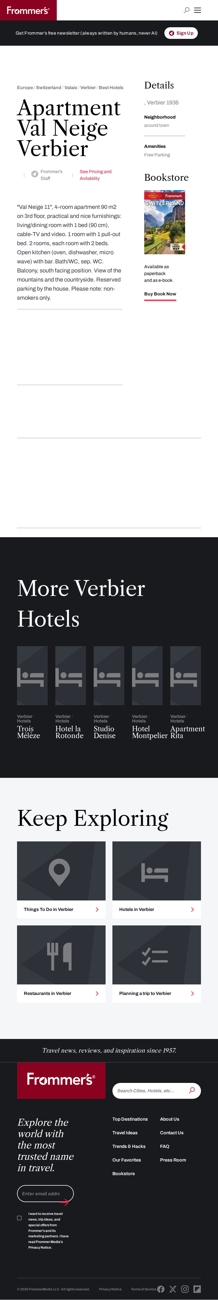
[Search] (192, 1090)
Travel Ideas (125, 1132)
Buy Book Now (160, 294)
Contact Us (172, 1132)
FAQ (164, 1146)
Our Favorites (126, 1160)
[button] (197, 10)
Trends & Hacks (129, 1146)
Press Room (173, 1160)
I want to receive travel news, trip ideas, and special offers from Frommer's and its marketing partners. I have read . (48, 1230)
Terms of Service (143, 1289)
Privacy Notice (110, 1289)
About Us (169, 1119)
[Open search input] (187, 10)
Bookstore (123, 1173)
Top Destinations (130, 1119)
